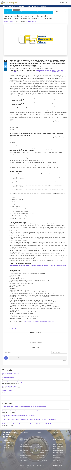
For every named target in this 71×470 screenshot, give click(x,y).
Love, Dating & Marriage (58, 452)
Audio (28, 6)
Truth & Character (40, 465)
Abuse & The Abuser (24, 432)
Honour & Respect (40, 448)
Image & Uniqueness (24, 450)
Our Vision (5, 444)
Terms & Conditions (8, 445)
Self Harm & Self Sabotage (42, 460)
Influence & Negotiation (58, 450)
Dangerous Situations (41, 439)
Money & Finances (8, 10)
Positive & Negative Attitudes (59, 458)
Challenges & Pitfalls (24, 437)
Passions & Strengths (24, 457)
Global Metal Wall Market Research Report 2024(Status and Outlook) (24, 406)
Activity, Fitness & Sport (58, 432)
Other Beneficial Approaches (25, 455)
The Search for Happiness (42, 463)
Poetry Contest (7, 390)
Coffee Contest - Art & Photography (13, 382)
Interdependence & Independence (26, 452)
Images (44, 6)
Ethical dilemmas (40, 444)
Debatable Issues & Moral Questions (27, 441)
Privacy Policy (6, 447)
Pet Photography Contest (10, 373)
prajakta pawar (8, 21)
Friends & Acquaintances (58, 446)
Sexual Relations (23, 462)
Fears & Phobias (40, 446)
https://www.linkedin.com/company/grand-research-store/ (39, 321)
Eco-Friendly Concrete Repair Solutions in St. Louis (18, 415)
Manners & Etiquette (24, 453)
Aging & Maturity (23, 434)
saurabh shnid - (5, 408)
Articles (21, 6)
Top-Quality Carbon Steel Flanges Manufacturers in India (20, 411)
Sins (37, 462)
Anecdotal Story (16, 10)
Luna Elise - (4, 416)
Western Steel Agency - (7, 412)
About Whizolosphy (8, 442)
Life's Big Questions (40, 452)
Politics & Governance (41, 458)
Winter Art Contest (8, 377)
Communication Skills (57, 437)
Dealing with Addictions (58, 439)
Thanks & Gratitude (57, 462)
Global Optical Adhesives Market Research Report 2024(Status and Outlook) (27, 424)
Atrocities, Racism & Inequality (59, 434)
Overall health (56, 455)
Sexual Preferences (57, 460)
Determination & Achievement (43, 441)
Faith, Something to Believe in (26, 446)
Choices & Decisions (40, 437)
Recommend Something (35, 342)
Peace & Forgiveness (41, 457)
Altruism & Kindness (41, 434)
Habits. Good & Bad (23, 448)
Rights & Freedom (23, 460)
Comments (33, 21)
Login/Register (63, 2)
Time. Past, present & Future (59, 463)
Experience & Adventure (58, 444)
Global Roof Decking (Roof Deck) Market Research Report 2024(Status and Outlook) (29, 419)
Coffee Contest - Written (10, 386)
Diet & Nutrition (56, 441)
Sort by (48, 352)
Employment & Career (24, 444)
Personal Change (56, 457)
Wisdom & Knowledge (24, 467)
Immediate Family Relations (42, 450)
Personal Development (24, 458)
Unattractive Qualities (57, 465)
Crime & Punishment (24, 439)
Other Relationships (41, 455)
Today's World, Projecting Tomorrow (27, 465)
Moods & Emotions (57, 453)
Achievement (39, 432)
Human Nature (56, 448)
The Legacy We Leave (24, 463)
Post (64, 360)
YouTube (36, 6)
